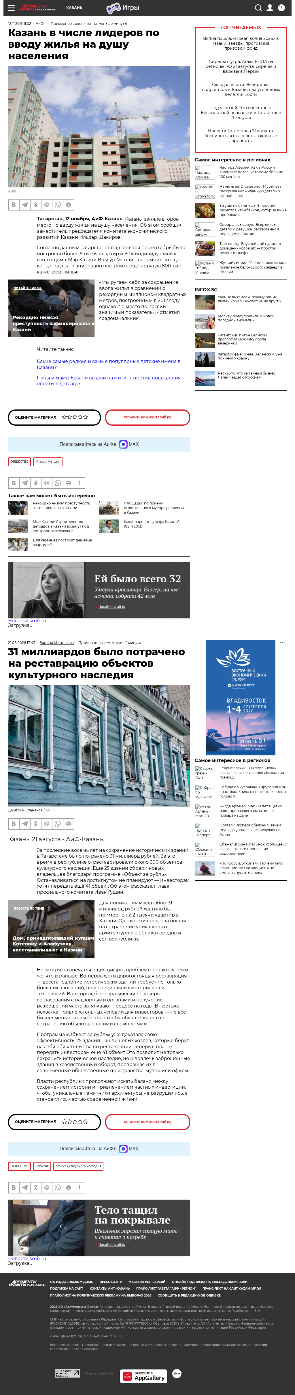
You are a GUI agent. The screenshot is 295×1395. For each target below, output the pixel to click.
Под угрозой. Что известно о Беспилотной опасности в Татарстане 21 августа (241, 112)
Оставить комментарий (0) (147, 417)
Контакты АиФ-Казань (110, 1288)
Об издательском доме (71, 1282)
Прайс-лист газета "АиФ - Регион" (166, 1288)
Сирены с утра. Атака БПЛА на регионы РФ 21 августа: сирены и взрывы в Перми (240, 66)
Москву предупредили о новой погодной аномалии (246, 318)
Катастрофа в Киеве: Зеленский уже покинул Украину (250, 356)
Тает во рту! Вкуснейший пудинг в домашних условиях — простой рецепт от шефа (250, 248)
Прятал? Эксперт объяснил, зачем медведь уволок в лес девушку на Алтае (250, 830)
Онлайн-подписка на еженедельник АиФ (209, 1282)
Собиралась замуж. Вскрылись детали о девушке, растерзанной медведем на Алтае (249, 229)
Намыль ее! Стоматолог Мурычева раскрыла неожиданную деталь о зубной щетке (250, 191)
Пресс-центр (111, 1282)
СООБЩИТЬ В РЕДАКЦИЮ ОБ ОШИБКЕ (189, 1295)
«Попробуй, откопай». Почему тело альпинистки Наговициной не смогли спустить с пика (251, 868)
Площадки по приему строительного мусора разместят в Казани (154, 508)
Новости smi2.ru (27, 620)
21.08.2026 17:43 (21, 642)
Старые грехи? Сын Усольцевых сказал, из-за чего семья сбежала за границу (252, 772)
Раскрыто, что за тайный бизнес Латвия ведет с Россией (246, 375)
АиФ (12, 191)
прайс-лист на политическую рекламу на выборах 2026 (100, 1295)
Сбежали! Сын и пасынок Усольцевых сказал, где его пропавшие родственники (253, 849)
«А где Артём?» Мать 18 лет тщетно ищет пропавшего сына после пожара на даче (251, 810)
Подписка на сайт (66, 1288)
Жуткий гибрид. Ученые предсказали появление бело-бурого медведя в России (253, 267)
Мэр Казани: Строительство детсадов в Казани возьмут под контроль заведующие (61, 526)
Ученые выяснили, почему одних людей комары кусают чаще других (249, 299)
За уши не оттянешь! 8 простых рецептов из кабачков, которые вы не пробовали (253, 210)
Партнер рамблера (100, 1373)
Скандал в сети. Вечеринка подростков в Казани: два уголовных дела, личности (241, 89)
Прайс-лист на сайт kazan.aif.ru (232, 1288)
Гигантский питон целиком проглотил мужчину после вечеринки (242, 339)
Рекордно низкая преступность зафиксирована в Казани (61, 505)
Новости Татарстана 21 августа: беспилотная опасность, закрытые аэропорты (241, 135)
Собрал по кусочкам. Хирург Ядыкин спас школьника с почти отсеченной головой (253, 791)
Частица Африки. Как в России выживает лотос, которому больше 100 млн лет (251, 172)
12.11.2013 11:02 (19, 23)
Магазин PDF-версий (146, 1282)
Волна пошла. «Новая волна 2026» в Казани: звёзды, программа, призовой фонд (241, 43)
